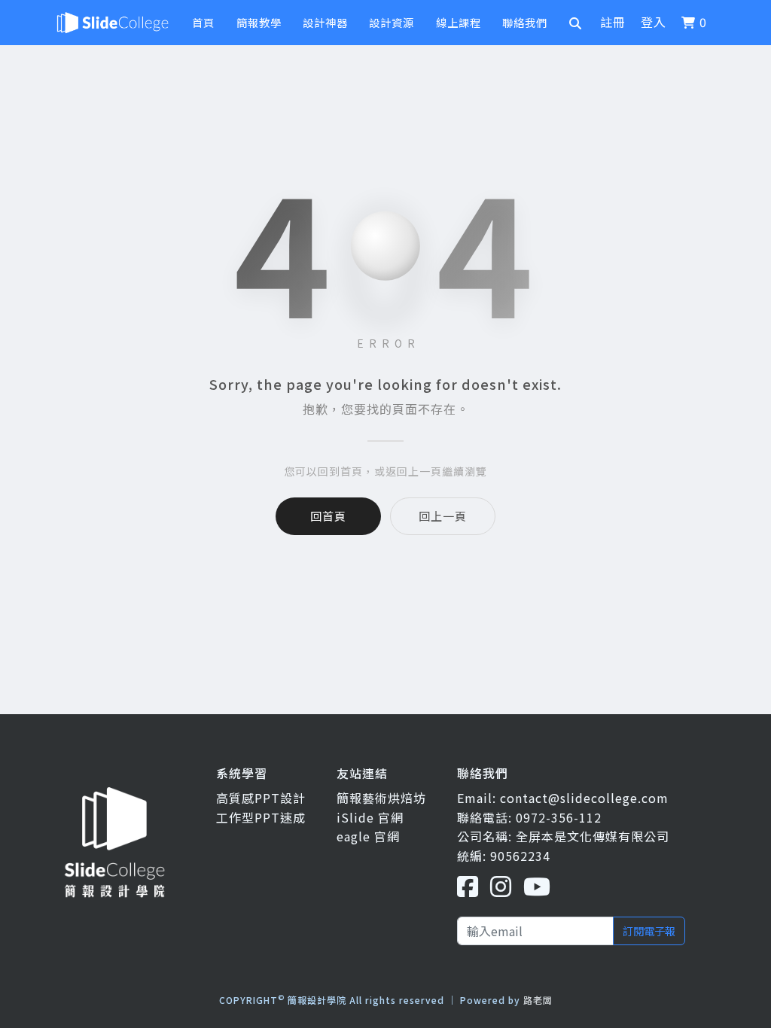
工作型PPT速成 (261, 817)
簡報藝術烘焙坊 (381, 798)
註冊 (613, 22)
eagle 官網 (368, 836)
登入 (653, 22)
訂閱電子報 (649, 930)
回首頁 (328, 516)
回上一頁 (443, 516)
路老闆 (538, 999)
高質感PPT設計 (261, 798)
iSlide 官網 (370, 817)
